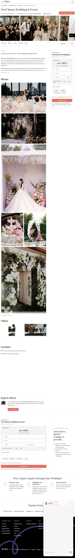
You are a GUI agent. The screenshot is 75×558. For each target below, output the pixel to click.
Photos (10, 43)
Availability (63, 90)
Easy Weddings (4, 5)
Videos (15, 43)
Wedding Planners (12, 5)
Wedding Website (6, 533)
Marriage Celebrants (19, 511)
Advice (26, 43)
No (69, 81)
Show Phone (48, 13)
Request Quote (62, 100)
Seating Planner (5, 528)
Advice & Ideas (41, 523)
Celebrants (16, 530)
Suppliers (16, 520)
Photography (17, 528)
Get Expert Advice (13, 409)
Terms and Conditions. (62, 104)
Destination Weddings (31, 523)
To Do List (4, 523)
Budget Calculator (6, 530)
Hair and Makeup (18, 535)
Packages (56, 90)
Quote (64, 92)
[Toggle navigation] (2, 2)
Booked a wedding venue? (56, 81)
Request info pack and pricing (66, 13)
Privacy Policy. (38, 469)
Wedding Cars (29, 511)
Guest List (4, 526)
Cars (15, 533)
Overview (4, 43)
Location (21, 43)
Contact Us (41, 528)
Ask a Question (41, 526)
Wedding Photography (40, 511)
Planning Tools (6, 520)
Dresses (16, 526)
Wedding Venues (8, 511)
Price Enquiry (57, 92)
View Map (38, 13)
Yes (64, 81)
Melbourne (20, 5)
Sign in (59, 63)
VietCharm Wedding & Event (30, 5)
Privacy (39, 549)
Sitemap (33, 549)
